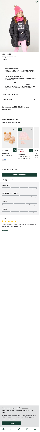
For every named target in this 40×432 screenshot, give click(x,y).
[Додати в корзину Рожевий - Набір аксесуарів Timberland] (15, 150)
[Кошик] (19, 429)
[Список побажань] (27, 429)
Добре (11, 423)
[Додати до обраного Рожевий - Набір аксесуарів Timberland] (14, 129)
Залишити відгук (19, 174)
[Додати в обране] (37, 2)
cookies (25, 408)
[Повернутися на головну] (3, 429)
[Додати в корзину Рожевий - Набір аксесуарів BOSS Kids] (31, 150)
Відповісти (5, 230)
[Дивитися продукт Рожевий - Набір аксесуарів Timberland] (9, 137)
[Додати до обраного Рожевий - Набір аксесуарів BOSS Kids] (31, 129)
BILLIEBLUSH (7, 54)
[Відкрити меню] (11, 429)
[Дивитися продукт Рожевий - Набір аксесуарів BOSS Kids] (25, 137)
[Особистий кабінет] (35, 429)
